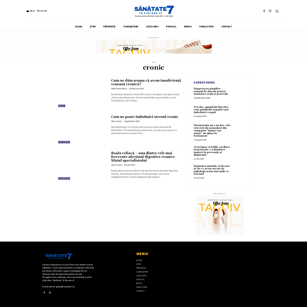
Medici (62, 106)
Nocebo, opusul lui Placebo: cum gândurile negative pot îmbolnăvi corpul (211, 110)
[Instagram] (270, 11)
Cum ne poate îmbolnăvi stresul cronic (144, 117)
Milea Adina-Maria (119, 88)
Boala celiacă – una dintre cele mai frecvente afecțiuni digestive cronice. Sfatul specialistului (143, 157)
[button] (277, 11)
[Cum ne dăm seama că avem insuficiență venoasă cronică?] (83, 92)
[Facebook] (264, 11)
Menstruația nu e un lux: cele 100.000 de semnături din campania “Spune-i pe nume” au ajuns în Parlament (212, 130)
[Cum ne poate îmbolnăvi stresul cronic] (83, 128)
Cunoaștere (64, 142)
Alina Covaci (116, 121)
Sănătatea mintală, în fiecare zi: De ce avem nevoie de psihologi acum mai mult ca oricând (212, 170)
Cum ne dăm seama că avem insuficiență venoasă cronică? (146, 82)
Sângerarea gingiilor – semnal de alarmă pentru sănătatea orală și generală (211, 91)
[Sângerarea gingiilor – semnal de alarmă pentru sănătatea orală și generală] (239, 93)
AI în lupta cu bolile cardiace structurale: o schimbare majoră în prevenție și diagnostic (212, 151)
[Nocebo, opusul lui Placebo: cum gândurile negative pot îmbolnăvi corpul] (239, 112)
